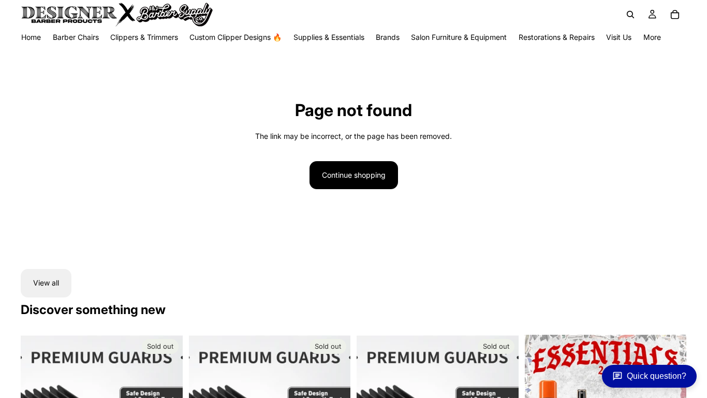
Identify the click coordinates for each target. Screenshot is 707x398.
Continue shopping (354, 174)
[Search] (630, 14)
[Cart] (675, 14)
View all (46, 282)
